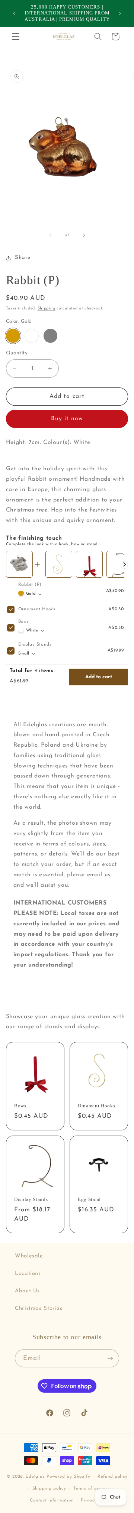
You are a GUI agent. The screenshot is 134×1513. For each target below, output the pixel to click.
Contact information (51, 1500)
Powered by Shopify (68, 1476)
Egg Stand (89, 1199)
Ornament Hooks (36, 609)
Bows (23, 621)
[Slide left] (50, 235)
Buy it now (67, 419)
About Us (27, 1291)
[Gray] (51, 336)
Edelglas (36, 1476)
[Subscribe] (110, 1358)
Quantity (17, 353)
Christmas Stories (39, 1308)
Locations (28, 1273)
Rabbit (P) (30, 584)
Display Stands (35, 644)
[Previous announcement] (14, 13)
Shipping (46, 308)
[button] (15, 36)
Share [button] (23, 257)
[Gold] (13, 336)
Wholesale (29, 1256)
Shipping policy (49, 1488)
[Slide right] (84, 235)
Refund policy (113, 1476)
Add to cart (98, 677)
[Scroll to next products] (124, 565)
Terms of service (91, 1488)
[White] (32, 336)
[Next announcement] (120, 13)
